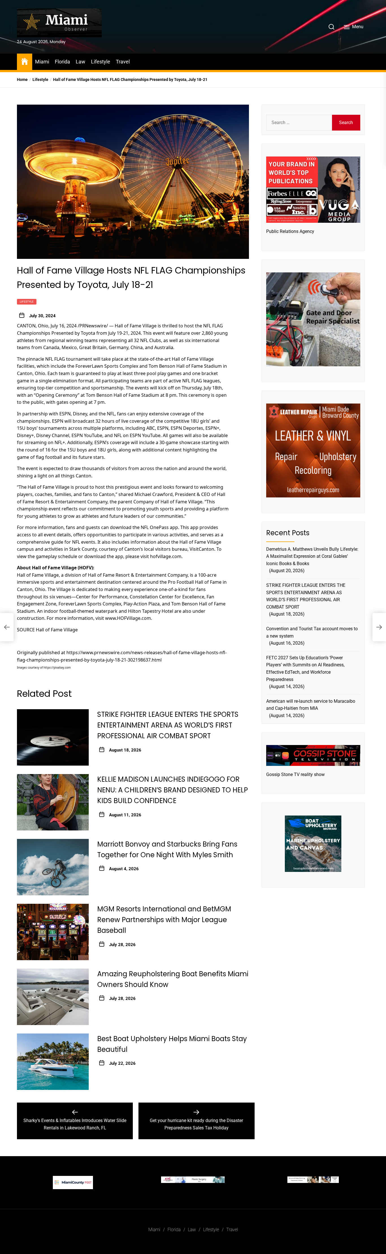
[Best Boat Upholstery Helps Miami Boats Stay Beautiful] (53, 1061)
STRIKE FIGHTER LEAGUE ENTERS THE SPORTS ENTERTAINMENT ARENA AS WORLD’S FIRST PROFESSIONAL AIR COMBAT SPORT (167, 725)
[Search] (331, 26)
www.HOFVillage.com (128, 618)
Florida (62, 62)
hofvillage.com (165, 556)
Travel (123, 62)
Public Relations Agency (290, 231)
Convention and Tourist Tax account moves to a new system (312, 632)
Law (80, 62)
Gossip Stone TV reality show (295, 774)
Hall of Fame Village (136, 326)
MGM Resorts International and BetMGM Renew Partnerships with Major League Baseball (164, 919)
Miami (42, 62)
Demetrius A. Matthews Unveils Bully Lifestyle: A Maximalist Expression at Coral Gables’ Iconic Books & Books (312, 556)
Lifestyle (100, 62)
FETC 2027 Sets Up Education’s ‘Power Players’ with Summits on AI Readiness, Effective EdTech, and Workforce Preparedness (305, 668)
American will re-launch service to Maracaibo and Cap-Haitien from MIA (310, 704)
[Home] (24, 61)
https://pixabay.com (57, 667)
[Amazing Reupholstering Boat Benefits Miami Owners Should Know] (53, 997)
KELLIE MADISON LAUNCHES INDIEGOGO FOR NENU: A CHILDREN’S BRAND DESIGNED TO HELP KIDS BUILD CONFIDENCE (172, 790)
